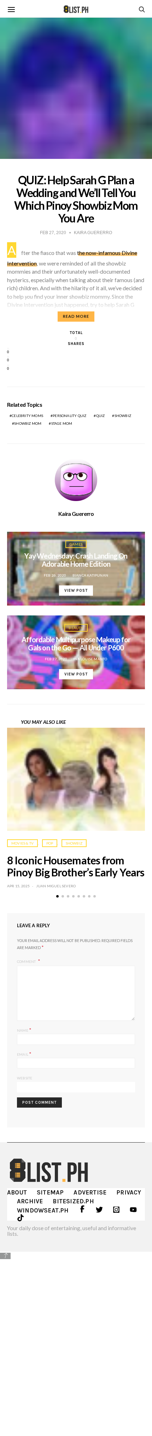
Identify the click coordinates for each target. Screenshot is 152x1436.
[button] (57, 896)
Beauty (76, 628)
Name (24, 1030)
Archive (30, 1201)
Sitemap (50, 1192)
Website (24, 1078)
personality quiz (69, 415)
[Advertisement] (76, 1338)
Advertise (90, 1192)
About (17, 1192)
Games (76, 544)
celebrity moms (27, 415)
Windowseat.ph (43, 1210)
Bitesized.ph (73, 1201)
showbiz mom (27, 423)
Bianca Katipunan (90, 575)
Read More (76, 316)
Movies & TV (22, 843)
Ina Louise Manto (90, 659)
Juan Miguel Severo (56, 886)
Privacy (128, 1192)
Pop (49, 843)
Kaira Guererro (76, 514)
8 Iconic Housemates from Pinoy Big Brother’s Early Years (75, 866)
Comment (27, 961)
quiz (100, 415)
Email (24, 1054)
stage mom (61, 423)
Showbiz (123, 415)
